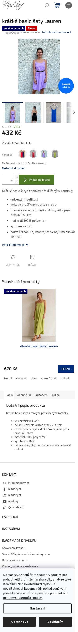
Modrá (8, 378)
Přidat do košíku (39, 179)
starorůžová (48, 378)
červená (21, 378)
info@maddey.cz (18, 483)
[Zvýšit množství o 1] (17, 177)
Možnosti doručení (13, 169)
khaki (34, 378)
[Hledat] (47, 5)
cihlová (65, 378)
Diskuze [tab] (55, 395)
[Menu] (68, 5)
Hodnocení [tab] (40, 395)
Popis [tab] (9, 395)
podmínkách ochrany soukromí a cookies (35, 595)
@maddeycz (16, 507)
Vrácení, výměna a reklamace (20, 566)
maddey (13, 501)
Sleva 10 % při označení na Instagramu (26, 554)
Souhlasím (55, 621)
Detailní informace (13, 245)
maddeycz (14, 489)
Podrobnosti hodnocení (56, 33)
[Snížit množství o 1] (17, 182)
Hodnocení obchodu (14, 560)
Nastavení (37, 608)
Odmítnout (19, 621)
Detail (66, 369)
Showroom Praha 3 (13, 548)
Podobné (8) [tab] (23, 395)
